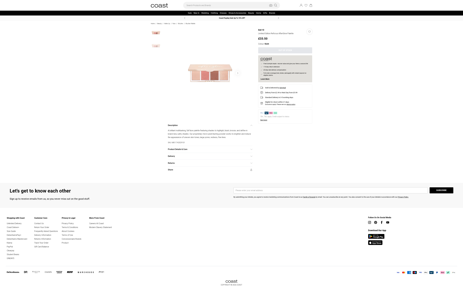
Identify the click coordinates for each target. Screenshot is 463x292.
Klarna (9, 243)
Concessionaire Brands (71, 239)
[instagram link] (369, 222)
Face (174, 23)
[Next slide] (278, 18)
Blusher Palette (190, 23)
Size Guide (11, 231)
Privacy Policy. (403, 197)
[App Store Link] (376, 239)
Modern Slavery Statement (100, 227)
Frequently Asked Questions (46, 231)
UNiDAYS (10, 258)
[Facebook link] (381, 222)
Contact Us (39, 223)
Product (65, 243)
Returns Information (42, 239)
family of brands (309, 197)
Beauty (159, 23)
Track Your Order (41, 243)
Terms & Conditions (70, 227)
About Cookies (68, 231)
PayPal (10, 246)
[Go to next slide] (238, 73)
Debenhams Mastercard (17, 239)
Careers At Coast (96, 223)
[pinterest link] (375, 222)
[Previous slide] (184, 18)
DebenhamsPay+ (14, 235)
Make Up (167, 23)
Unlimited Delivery (14, 223)
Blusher (180, 23)
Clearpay (10, 250)
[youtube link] (387, 222)
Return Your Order (41, 227)
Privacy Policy (68, 223)
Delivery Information (42, 235)
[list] (210, 73)
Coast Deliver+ (13, 227)
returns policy (291, 104)
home (153, 23)
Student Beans (13, 254)
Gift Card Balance (41, 246)
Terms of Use (67, 235)
